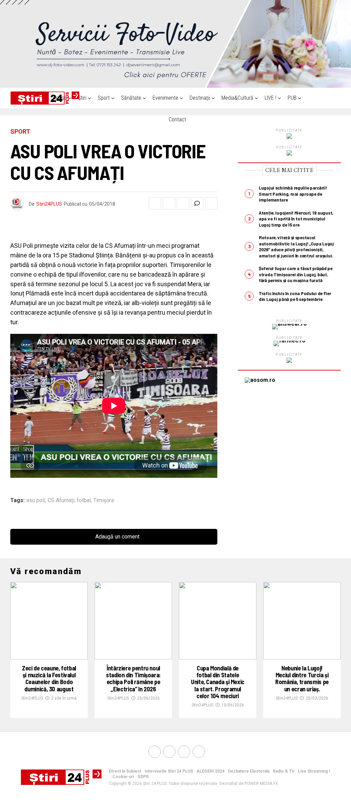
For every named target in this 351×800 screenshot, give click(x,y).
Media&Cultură (237, 98)
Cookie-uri (123, 776)
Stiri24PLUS (49, 204)
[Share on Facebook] (155, 203)
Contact (177, 119)
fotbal (84, 500)
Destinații (200, 98)
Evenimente (165, 98)
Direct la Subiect (125, 771)
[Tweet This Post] (169, 203)
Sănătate (131, 98)
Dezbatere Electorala (248, 771)
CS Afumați (61, 500)
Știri (82, 98)
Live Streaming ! (314, 771)
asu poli (35, 500)
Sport (104, 98)
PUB (292, 98)
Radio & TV (283, 771)
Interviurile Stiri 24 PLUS (169, 771)
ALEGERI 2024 (210, 771)
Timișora (103, 500)
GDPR (143, 776)
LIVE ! (270, 98)
